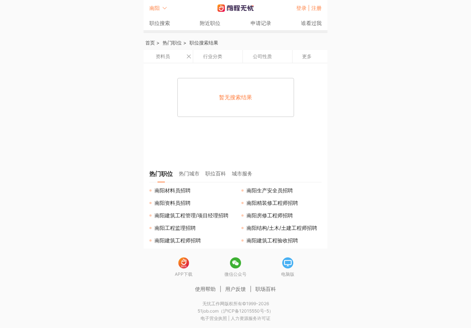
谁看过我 (311, 23)
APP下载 (183, 274)
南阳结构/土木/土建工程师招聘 (282, 228)
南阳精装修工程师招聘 (272, 203)
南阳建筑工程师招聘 (178, 240)
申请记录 (261, 23)
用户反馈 (235, 289)
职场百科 (265, 289)
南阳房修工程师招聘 (270, 215)
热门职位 (172, 43)
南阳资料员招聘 (173, 203)
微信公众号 (235, 274)
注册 (316, 8)
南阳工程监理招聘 (175, 228)
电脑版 (287, 274)
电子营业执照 (214, 318)
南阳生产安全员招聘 (270, 190)
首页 (150, 43)
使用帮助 (205, 289)
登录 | (303, 8)
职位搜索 (159, 23)
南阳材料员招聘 (173, 190)
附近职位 (210, 23)
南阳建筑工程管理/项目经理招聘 (192, 215)
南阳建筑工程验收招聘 (272, 240)
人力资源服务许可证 (250, 318)
